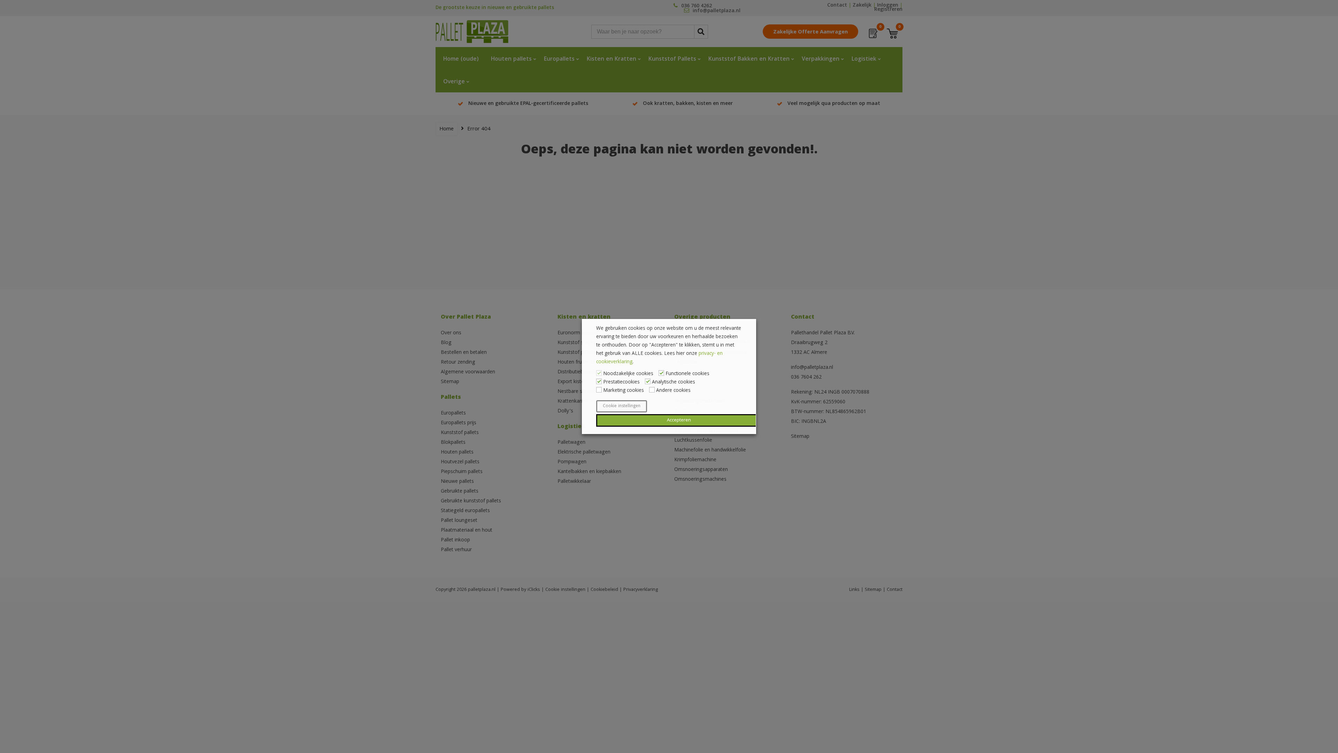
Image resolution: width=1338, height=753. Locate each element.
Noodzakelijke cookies (628, 374)
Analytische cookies (673, 382)
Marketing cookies (623, 391)
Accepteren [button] (679, 420)
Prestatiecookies (621, 382)
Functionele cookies (687, 374)
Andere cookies (673, 391)
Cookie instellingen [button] (621, 406)
